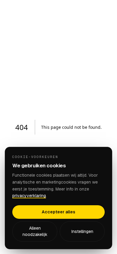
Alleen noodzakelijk (34, 231)
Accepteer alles (58, 212)
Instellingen (82, 231)
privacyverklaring (29, 195)
